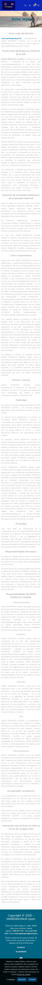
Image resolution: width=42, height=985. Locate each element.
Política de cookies (23, 974)
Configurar (11, 979)
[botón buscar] (25, 5)
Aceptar (32, 979)
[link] (8, 5)
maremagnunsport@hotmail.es (26, 933)
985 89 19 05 (18, 931)
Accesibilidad (21, 952)
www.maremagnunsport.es (11, 38)
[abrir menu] (38, 5)
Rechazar (21, 979)
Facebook (21, 947)
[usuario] (30, 5)
